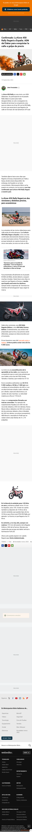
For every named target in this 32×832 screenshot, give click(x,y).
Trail (10, 542)
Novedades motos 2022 (22, 731)
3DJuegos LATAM (21, 812)
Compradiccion (6, 802)
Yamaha (19, 724)
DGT (10, 29)
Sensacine (19, 774)
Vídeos (4, 717)
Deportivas (5, 713)
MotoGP (19, 713)
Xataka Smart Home (7, 769)
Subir (25, 752)
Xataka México (5, 812)
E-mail (24, 74)
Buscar (29, 745)
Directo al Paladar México (8, 819)
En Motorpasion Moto (9, 260)
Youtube (16, 698)
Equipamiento (6, 724)
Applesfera (4, 767)
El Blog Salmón (20, 797)
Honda (4, 727)
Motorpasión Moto (21, 788)
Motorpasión (20, 785)
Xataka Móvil (5, 764)
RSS (23, 698)
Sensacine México (21, 814)
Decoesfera (5, 800)
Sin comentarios (8, 74)
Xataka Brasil (5, 814)
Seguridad (19, 717)
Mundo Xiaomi (5, 772)
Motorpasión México (22, 819)
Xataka (4, 762)
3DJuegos (19, 762)
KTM (26, 29)
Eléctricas (5, 730)
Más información (25, 830)
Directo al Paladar (6, 785)
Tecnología (5, 720)
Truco (20, 29)
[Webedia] (6, 753)
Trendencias (5, 797)
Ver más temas (6, 738)
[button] (13, 88)
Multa (15, 29)
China (5, 29)
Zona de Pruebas (21, 720)
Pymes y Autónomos (22, 800)
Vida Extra (19, 764)
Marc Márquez (21, 727)
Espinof (18, 776)
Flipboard (21, 74)
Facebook (15, 74)
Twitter (18, 74)
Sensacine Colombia (22, 817)
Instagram (20, 698)
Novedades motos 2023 (21, 542)
